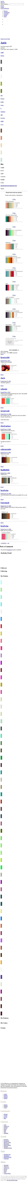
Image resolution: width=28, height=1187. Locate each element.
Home (5, 1129)
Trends (5, 15)
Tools (5, 16)
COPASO (6, 1158)
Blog (5, 1118)
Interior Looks (7, 1142)
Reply (2, 354)
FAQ (5, 1172)
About (3, 1162)
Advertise (6, 1165)
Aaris (3, 42)
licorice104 (5, 357)
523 (1, 95)
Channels (6, 13)
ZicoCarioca (6, 426)
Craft (5, 1125)
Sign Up (3, 2)
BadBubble (5, 470)
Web (5, 1131)
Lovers (5, 1117)
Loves (2, 124)
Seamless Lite (7, 1154)
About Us (6, 1166)
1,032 (2, 121)
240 (1, 115)
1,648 (2, 52)
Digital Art (6, 1126)
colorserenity (6, 449)
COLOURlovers (5, 8)
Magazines (6, 1143)
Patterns (2, 98)
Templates (3, 111)
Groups (5, 1115)
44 (8, 543)
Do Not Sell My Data (12, 1180)
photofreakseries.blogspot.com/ (9, 185)
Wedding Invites (8, 1148)
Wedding (6, 1133)
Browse (6, 11)
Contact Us (6, 1168)
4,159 (2, 102)
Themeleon (6, 1156)
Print (5, 1130)
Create (2, 7)
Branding (6, 1139)
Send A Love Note (5, 39)
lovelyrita (4, 490)
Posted (5, 360)
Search (2, 5)
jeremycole (5, 411)
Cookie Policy (7, 1173)
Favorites (3, 118)
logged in (9, 549)
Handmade (6, 1141)
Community (7, 12)
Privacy (5, 1169)
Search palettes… (5, 4)
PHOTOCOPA (7, 1157)
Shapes (5, 1098)
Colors (2, 105)
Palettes (2, 55)
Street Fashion (7, 1145)
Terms (5, 1170)
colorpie (4, 389)
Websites (6, 1146)
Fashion (6, 1127)
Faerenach (5, 503)
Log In (2, 1)
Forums (5, 1114)
